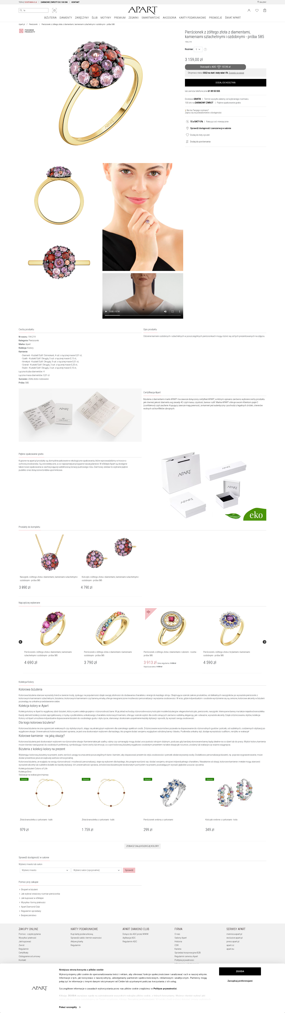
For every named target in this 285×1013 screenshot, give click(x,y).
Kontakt (22, 960)
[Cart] (264, 10)
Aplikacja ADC (129, 938)
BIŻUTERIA (50, 17)
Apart (28, 344)
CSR (177, 945)
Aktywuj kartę (77, 941)
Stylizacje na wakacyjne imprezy (34, 775)
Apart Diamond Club (30, 907)
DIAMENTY (66, 17)
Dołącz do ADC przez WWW (135, 934)
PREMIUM (120, 17)
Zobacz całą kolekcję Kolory (142, 846)
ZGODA (240, 971)
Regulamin (24, 949)
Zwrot (21, 945)
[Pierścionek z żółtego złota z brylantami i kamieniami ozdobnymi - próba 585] (232, 628)
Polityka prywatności (184, 960)
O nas (177, 934)
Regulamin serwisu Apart (186, 956)
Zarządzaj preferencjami (240, 981)
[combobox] (198, 49)
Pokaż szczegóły (68, 1007)
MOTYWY (105, 17)
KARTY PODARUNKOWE (192, 17)
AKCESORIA (169, 17)
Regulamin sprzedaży (31, 911)
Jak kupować (25, 941)
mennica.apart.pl (234, 934)
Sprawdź (129, 870)
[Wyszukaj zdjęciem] (54, 10)
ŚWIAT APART (233, 17)
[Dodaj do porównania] (186, 141)
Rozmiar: (189, 49)
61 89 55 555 (214, 91)
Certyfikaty (23, 952)
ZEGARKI (134, 17)
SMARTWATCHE (151, 17)
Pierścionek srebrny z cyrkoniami (158, 819)
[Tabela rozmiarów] (205, 49)
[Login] (249, 10)
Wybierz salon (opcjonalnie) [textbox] (86, 870)
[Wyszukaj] (21, 10)
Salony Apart (181, 938)
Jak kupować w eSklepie (32, 898)
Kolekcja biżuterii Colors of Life (33, 768)
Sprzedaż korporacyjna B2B (188, 952)
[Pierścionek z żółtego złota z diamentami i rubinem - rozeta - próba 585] (172, 628)
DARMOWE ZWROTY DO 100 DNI (54, 2)
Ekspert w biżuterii (29, 889)
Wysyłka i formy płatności (33, 902)
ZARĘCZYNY (82, 17)
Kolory (30, 348)
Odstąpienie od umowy (29, 956)
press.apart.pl (233, 941)
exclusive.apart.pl (235, 938)
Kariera (178, 949)
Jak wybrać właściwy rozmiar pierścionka (40, 894)
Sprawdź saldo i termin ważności (86, 938)
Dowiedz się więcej (236, 73)
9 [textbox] (196, 49)
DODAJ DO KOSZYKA (226, 82)
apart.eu (230, 949)
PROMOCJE (215, 17)
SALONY (262, 2)
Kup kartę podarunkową (82, 934)
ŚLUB (95, 17)
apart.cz (230, 945)
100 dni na (199, 103)
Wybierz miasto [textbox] (29, 870)
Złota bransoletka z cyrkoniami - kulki (36, 819)
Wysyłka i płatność (27, 938)
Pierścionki (33, 24)
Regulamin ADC (130, 941)
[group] (53, 642)
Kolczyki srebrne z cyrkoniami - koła (221, 819)
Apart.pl (22, 24)
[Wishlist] (257, 10)
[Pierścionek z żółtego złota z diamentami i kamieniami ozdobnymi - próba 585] (112, 628)
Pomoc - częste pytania (30, 934)
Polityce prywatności (165, 988)
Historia (178, 941)
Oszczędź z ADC (215, 66)
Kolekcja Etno (25, 771)
